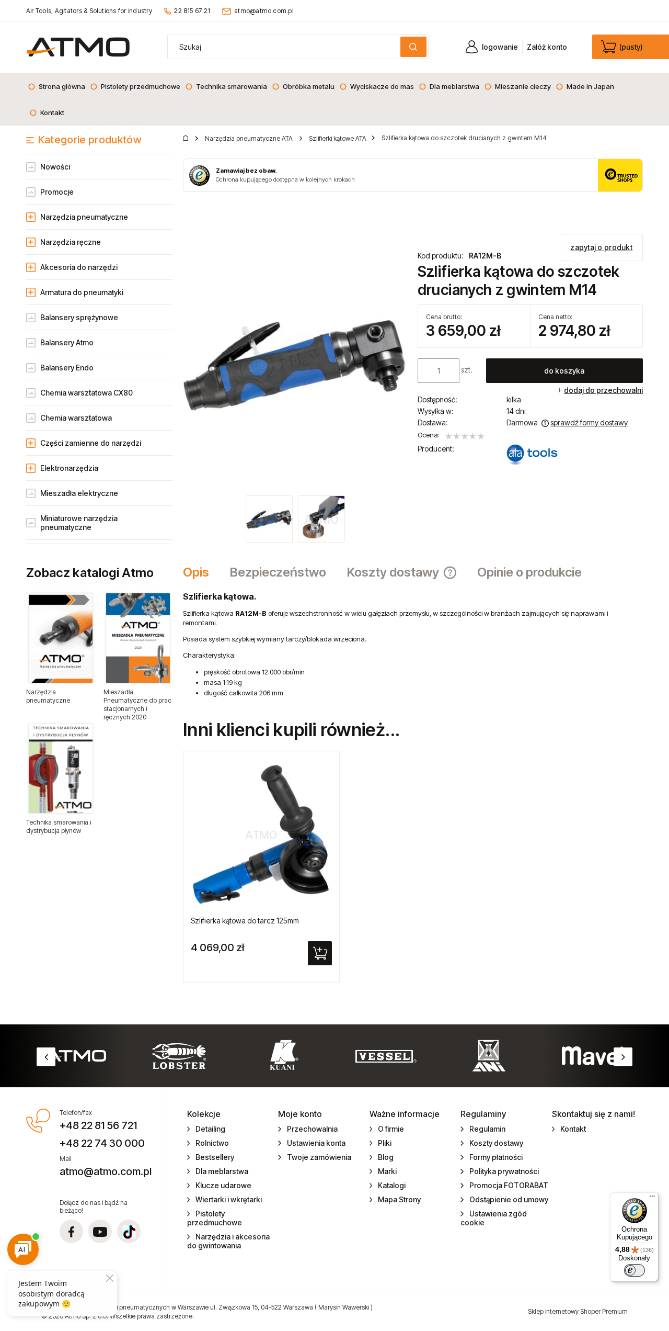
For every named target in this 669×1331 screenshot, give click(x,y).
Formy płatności (496, 1157)
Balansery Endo (67, 367)
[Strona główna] (78, 47)
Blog (386, 1157)
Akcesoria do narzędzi (79, 267)
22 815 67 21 (192, 11)
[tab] (201, 572)
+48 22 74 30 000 (102, 1143)
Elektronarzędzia (69, 468)
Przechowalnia (312, 1128)
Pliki (384, 1142)
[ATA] (532, 454)
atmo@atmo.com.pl (264, 11)
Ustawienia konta (316, 1142)
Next (623, 1056)
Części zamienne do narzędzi (90, 442)
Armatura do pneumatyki (81, 292)
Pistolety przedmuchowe (214, 1218)
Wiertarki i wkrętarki (228, 1199)
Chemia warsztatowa (76, 417)
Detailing (210, 1128)
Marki (387, 1171)
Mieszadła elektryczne (79, 493)
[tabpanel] (413, 645)
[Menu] (652, 1198)
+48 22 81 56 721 (98, 1125)
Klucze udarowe (223, 1185)
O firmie (391, 1128)
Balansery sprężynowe (79, 317)
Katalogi (392, 1185)
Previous (46, 1056)
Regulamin (487, 1128)
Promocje (57, 191)
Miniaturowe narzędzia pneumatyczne (79, 523)
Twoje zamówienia (319, 1157)
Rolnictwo (212, 1142)
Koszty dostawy (496, 1142)
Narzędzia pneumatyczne (84, 216)
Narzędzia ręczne (70, 242)
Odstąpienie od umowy (508, 1199)
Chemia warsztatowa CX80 (86, 392)
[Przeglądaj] (60, 638)
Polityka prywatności (504, 1171)
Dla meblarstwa (221, 1171)
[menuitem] (56, 86)
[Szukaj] (413, 47)
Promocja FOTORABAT (508, 1185)
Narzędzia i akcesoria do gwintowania (228, 1241)
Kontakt (573, 1128)
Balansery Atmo (67, 342)
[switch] (634, 1270)
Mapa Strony (399, 1199)
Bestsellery (214, 1157)
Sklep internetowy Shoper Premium (578, 1311)
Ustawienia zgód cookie (493, 1218)
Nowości (55, 166)
